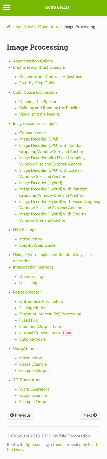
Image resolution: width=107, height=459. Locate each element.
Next (88, 415)
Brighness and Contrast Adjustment (51, 77)
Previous (22, 415)
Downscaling (31, 277)
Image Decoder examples (35, 124)
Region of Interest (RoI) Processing (50, 314)
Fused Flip (28, 320)
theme (58, 445)
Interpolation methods (33, 267)
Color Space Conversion (35, 92)
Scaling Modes (32, 308)
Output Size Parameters (41, 301)
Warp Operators (34, 389)
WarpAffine (23, 349)
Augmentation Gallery (33, 61)
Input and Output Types (41, 326)
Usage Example (33, 364)
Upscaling (28, 283)
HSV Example (25, 230)
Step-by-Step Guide (37, 83)
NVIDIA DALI (57, 8)
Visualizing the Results (39, 114)
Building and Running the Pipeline (50, 108)
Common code (32, 133)
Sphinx (32, 445)
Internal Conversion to (45, 333)
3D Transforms (26, 380)
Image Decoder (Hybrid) (40, 183)
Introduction (30, 239)
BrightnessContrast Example (39, 67)
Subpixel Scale (32, 339)
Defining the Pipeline (38, 102)
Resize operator (27, 292)
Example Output (34, 370)
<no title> (24, 27)
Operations (48, 27)
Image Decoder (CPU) (38, 139)
